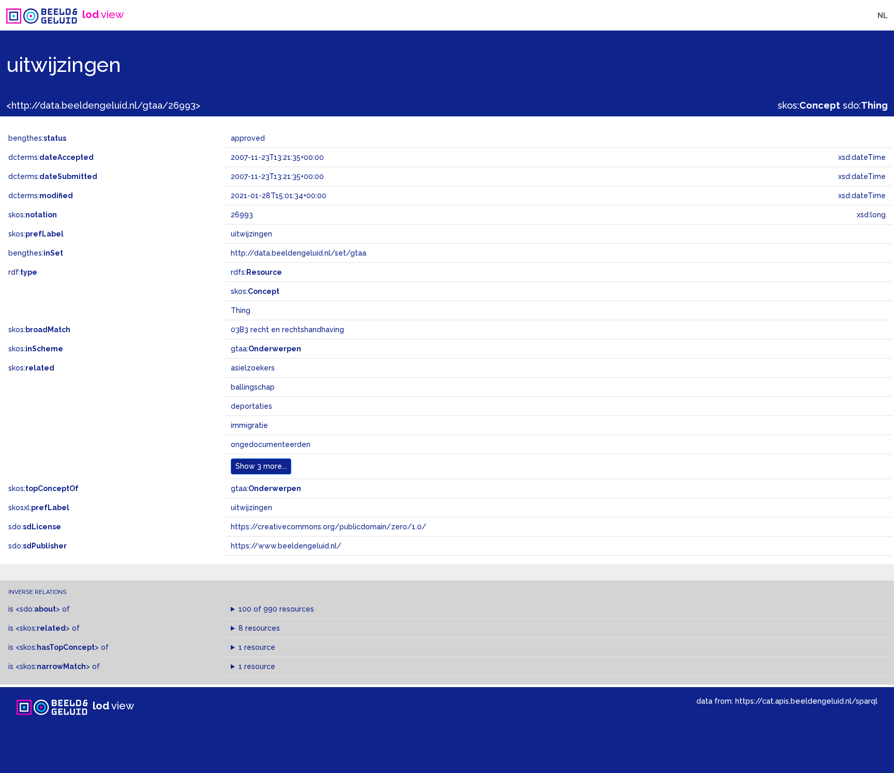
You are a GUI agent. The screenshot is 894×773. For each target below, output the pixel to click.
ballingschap (253, 387)
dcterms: (51, 157)
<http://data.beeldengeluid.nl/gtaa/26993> (103, 105)
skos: (809, 105)
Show (261, 466)
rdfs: (256, 272)
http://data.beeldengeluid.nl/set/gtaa (298, 253)
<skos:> (43, 628)
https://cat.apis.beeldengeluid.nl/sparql (806, 700)
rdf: (22, 272)
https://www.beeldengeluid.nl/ (286, 546)
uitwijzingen (251, 507)
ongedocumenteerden (270, 444)
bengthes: (37, 138)
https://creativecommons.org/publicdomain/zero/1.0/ (328, 527)
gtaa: (266, 349)
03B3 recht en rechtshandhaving (287, 329)
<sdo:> (38, 609)
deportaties (251, 406)
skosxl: (38, 507)
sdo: (865, 105)
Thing (240, 310)
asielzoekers (253, 368)
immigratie (249, 425)
